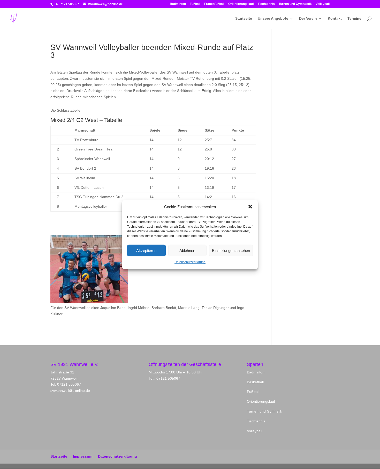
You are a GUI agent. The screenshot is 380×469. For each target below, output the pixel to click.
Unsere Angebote (273, 18)
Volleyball (323, 4)
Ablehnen (187, 250)
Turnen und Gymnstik (264, 411)
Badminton (178, 4)
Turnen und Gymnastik (295, 4)
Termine (354, 18)
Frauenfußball (214, 4)
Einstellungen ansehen (231, 250)
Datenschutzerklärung (190, 262)
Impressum (82, 456)
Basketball (255, 382)
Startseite (243, 18)
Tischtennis (266, 4)
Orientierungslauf (241, 4)
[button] (250, 206)
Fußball (195, 4)
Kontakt (335, 18)
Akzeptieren (146, 250)
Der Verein (308, 18)
